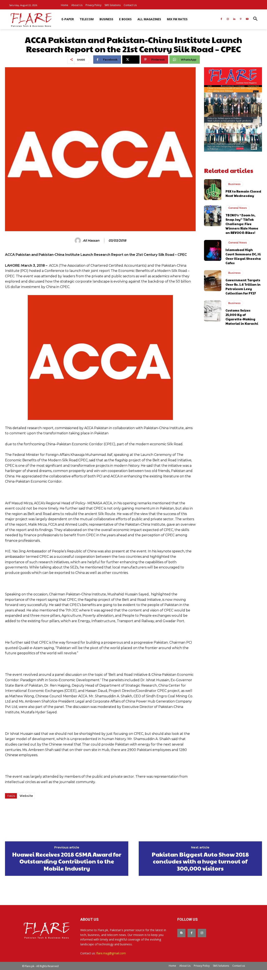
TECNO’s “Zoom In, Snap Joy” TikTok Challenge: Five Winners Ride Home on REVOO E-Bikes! (241, 224)
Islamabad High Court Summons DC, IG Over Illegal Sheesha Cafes (243, 256)
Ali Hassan (91, 240)
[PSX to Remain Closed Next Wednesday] (212, 189)
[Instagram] (227, 19)
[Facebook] (221, 19)
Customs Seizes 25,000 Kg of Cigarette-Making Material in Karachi (241, 317)
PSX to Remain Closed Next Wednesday (243, 193)
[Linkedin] (234, 19)
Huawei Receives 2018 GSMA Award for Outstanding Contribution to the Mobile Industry (66, 861)
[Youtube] (247, 19)
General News (237, 207)
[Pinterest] (240, 19)
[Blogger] (181, 933)
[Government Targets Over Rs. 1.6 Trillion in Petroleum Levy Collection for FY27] (212, 280)
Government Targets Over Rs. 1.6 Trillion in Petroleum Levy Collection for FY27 (243, 286)
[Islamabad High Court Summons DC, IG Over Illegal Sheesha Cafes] (212, 250)
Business (234, 184)
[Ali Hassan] (78, 240)
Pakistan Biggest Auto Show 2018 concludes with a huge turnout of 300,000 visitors (200, 861)
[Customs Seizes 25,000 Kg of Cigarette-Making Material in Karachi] (212, 311)
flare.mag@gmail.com (111, 953)
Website (26, 796)
